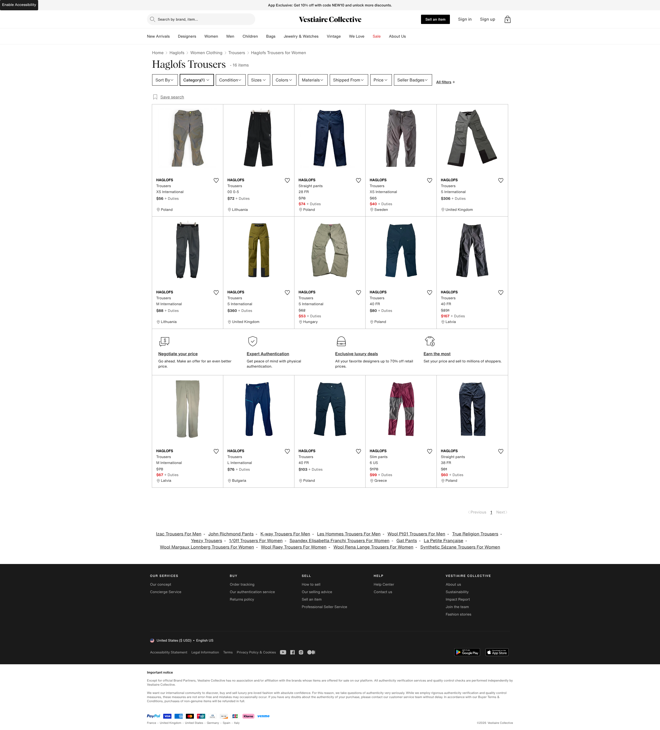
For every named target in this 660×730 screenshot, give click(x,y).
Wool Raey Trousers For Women (293, 547)
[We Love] (369, 36)
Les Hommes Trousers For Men (349, 534)
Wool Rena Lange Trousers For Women (373, 547)
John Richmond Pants (231, 534)
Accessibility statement (168, 652)
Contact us (383, 592)
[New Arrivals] (174, 36)
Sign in (465, 19)
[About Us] (410, 36)
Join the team (457, 607)
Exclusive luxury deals (356, 354)
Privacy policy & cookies (256, 652)
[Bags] (279, 36)
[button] (507, 19)
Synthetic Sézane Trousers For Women (460, 547)
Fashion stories (458, 614)
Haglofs (176, 52)
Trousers (236, 52)
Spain (226, 723)
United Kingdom (171, 723)
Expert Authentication (268, 354)
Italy (237, 723)
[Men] (238, 36)
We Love (357, 36)
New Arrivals (158, 36)
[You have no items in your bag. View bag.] (507, 19)
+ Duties (171, 198)
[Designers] (200, 36)
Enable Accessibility (19, 4)
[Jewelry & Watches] (322, 36)
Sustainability (457, 592)
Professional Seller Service (324, 607)
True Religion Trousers (475, 534)
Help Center (384, 584)
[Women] (222, 36)
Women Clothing (206, 52)
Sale (377, 36)
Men (230, 36)
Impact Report (458, 599)
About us (453, 584)
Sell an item (435, 19)
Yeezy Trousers (206, 540)
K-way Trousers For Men (285, 534)
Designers (187, 36)
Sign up (487, 19)
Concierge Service (165, 592)
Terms (228, 652)
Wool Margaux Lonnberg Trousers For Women (207, 547)
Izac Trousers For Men (178, 534)
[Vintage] (345, 36)
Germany (213, 723)
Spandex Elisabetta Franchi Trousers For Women (340, 540)
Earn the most (437, 354)
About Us (397, 36)
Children (250, 36)
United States (194, 723)
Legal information (205, 652)
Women (211, 36)
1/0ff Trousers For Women (256, 540)
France (151, 723)
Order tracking (242, 584)
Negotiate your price (178, 354)
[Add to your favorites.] (216, 180)
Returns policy (242, 599)
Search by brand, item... (178, 19)
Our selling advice (317, 592)
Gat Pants (406, 540)
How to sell (311, 584)
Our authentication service (252, 592)
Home (157, 52)
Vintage (334, 36)
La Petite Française (443, 540)
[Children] (262, 36)
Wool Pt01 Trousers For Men (416, 534)
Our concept (160, 584)
